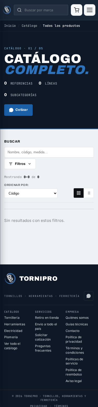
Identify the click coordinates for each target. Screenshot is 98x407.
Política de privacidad (74, 339)
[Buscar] (19, 10)
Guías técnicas (77, 324)
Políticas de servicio (74, 361)
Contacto (72, 331)
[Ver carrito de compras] (76, 10)
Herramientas (14, 324)
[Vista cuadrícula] (79, 193)
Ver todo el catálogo (12, 346)
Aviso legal (74, 381)
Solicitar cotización (43, 337)
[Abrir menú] (89, 10)
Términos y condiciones (75, 350)
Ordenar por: (16, 184)
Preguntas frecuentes (43, 348)
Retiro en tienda (47, 318)
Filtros (20, 164)
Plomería (11, 337)
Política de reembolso (74, 372)
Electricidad (13, 331)
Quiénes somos (77, 318)
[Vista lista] (89, 193)
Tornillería (12, 318)
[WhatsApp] (88, 296)
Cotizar (21, 110)
